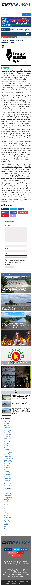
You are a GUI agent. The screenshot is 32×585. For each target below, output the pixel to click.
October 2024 (8, 460)
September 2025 (8, 440)
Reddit (14, 212)
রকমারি (6, 523)
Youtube (20, 552)
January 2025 (8, 455)
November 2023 (8, 480)
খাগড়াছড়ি (6, 505)
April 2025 (7, 449)
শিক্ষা (5, 528)
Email (7, 249)
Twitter (14, 209)
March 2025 (7, 451)
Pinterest (5, 215)
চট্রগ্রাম (5, 508)
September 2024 (8, 462)
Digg (21, 209)
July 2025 (6, 444)
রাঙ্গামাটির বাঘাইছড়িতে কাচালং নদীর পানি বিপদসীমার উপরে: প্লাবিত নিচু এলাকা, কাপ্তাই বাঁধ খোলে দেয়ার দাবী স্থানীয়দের (15, 325)
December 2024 (8, 456)
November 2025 (8, 436)
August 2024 (7, 464)
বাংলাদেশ (6, 516)
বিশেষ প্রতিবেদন (8, 521)
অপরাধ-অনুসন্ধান (8, 497)
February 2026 (8, 431)
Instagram (12, 552)
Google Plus (23, 212)
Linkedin (5, 212)
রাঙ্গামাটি (6, 525)
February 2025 (8, 453)
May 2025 (6, 447)
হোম (4, 37)
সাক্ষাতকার (6, 532)
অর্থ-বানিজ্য (6, 499)
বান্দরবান (6, 514)
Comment (8, 225)
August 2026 (7, 422)
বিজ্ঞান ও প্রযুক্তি (7, 517)
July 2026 (6, 423)
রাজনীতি (6, 527)
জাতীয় (10, 37)
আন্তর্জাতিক (6, 501)
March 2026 (7, 429)
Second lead (7, 494)
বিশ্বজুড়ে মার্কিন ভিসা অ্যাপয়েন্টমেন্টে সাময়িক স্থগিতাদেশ (14, 386)
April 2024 (7, 471)
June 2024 (7, 467)
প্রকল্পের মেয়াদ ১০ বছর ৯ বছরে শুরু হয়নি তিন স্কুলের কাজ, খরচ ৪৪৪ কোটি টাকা (15, 363)
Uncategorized (8, 495)
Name (7, 243)
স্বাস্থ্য (5, 534)
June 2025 (7, 445)
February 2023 (8, 484)
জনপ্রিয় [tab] (16, 393)
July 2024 (6, 466)
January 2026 (8, 433)
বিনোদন (6, 519)
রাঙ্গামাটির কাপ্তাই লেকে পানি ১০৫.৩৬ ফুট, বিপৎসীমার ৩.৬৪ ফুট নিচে (13, 308)
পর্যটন (5, 512)
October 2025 (8, 438)
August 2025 (7, 442)
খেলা (5, 506)
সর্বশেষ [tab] (16, 390)
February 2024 (8, 475)
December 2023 (8, 478)
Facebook (5, 209)
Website (7, 254)
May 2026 (6, 425)
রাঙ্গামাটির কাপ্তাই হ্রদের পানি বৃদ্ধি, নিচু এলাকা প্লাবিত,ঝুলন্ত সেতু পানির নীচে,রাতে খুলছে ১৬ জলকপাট (14, 290)
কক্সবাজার (6, 503)
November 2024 (8, 458)
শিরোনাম (14, 37)
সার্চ (26, 14)
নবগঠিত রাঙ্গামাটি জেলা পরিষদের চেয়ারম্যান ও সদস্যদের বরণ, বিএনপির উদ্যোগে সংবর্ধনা (14, 344)
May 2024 (6, 469)
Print (13, 215)
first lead (6, 492)
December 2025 (8, 434)
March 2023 (7, 482)
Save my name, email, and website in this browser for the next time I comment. (15, 262)
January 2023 (8, 486)
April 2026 (7, 427)
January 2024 (8, 477)
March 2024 (7, 473)
